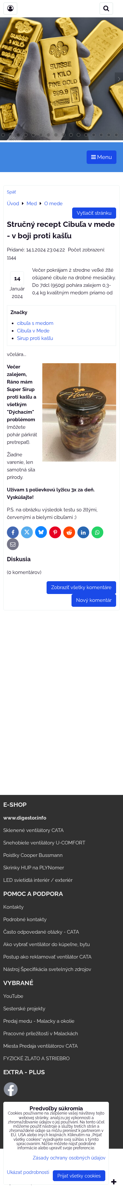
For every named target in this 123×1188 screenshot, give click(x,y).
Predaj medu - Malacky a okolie (38, 1021)
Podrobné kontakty (25, 919)
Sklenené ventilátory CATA (33, 830)
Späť (11, 191)
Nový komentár (94, 600)
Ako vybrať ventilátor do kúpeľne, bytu (46, 944)
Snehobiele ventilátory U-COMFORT (44, 843)
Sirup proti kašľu (35, 338)
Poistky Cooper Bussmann (33, 855)
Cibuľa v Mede (33, 331)
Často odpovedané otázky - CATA (41, 932)
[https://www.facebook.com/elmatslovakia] (10, 1095)
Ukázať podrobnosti (28, 1172)
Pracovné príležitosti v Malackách (40, 1034)
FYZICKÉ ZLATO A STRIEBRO (36, 1058)
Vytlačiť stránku (94, 213)
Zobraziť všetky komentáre (81, 587)
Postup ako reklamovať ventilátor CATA (47, 957)
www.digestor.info (24, 818)
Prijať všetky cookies (79, 1175)
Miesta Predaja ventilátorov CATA (40, 1046)
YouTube (13, 996)
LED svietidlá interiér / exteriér (37, 880)
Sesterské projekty (24, 1009)
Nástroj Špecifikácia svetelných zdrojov (47, 969)
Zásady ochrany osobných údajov (69, 1157)
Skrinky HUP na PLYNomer (33, 868)
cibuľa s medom (35, 323)
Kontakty (13, 907)
